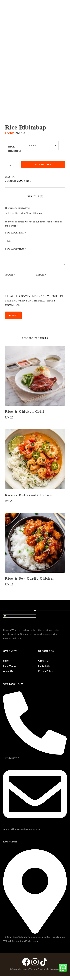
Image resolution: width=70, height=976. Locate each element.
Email (41, 274)
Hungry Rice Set (23, 180)
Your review (15, 248)
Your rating (15, 232)
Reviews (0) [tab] (35, 196)
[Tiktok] (44, 962)
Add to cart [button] (35, 423)
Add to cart (43, 164)
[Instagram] (35, 962)
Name (10, 274)
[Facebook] (26, 962)
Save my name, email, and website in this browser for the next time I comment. (34, 301)
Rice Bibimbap (14, 149)
